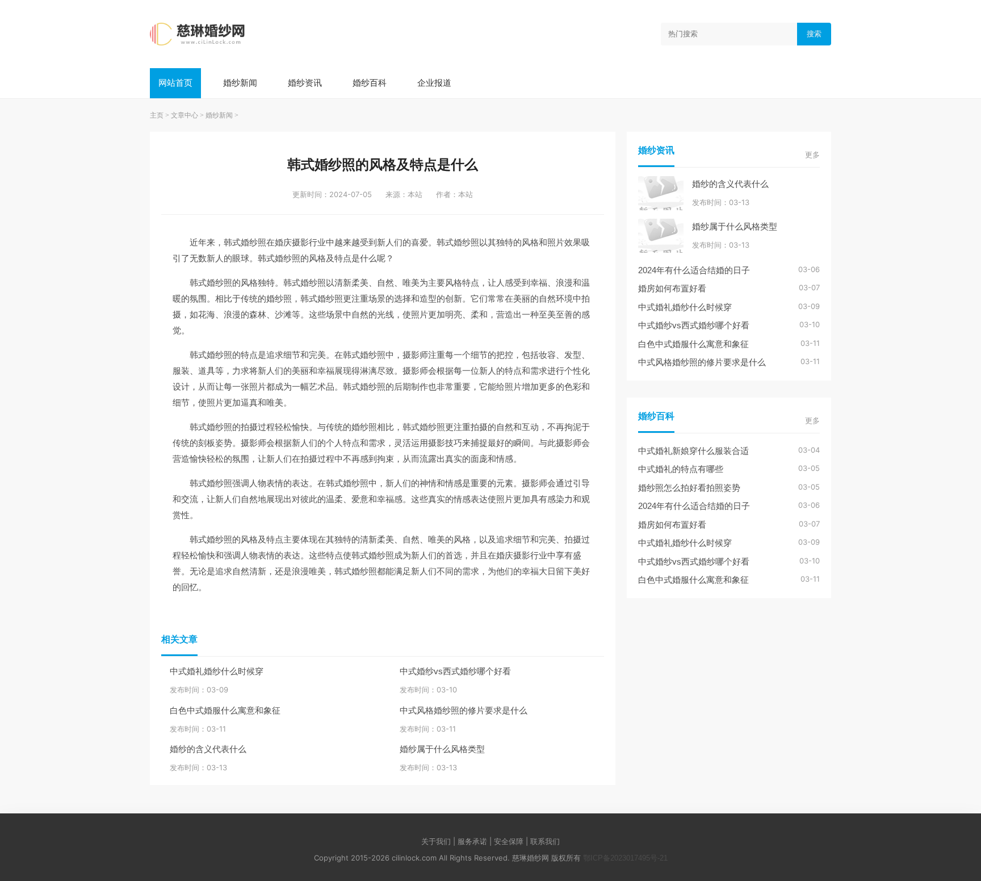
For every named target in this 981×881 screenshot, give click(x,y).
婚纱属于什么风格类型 (442, 749)
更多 (812, 155)
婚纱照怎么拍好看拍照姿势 (689, 487)
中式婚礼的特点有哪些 (680, 469)
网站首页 (175, 82)
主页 (157, 115)
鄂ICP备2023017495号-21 (625, 858)
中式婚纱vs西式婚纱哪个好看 (455, 671)
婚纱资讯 (305, 82)
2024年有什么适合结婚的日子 (694, 270)
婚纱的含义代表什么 (208, 749)
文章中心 (184, 115)
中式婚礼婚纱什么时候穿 (216, 671)
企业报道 (434, 82)
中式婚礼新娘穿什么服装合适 (693, 451)
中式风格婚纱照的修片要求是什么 (463, 710)
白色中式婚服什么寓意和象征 (225, 710)
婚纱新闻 (240, 82)
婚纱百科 (370, 82)
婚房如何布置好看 (672, 288)
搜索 (814, 34)
